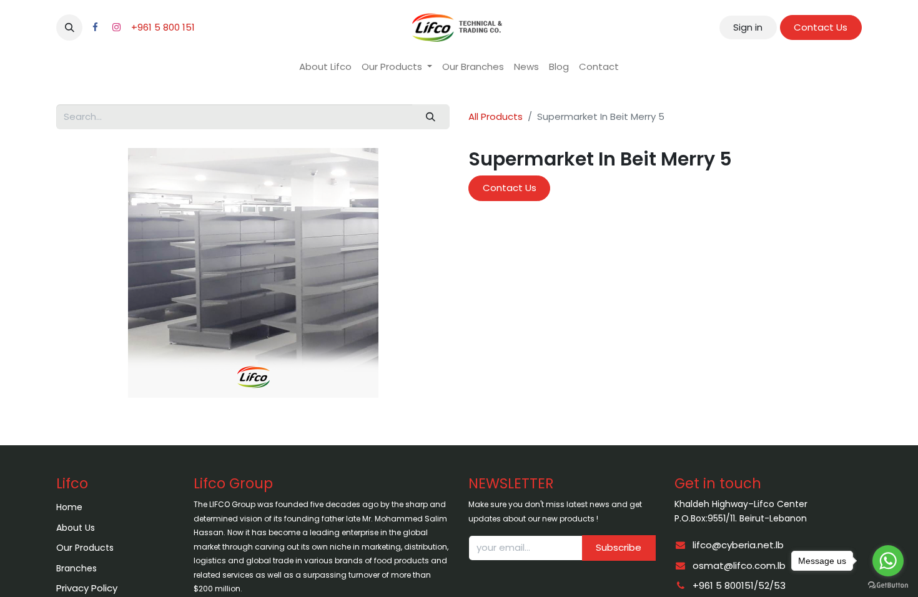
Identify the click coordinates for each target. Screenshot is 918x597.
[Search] (431, 117)
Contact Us (820, 27)
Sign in (748, 27)
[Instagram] (116, 27)
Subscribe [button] (618, 547)
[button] (69, 27)
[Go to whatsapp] (888, 560)
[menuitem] (325, 67)
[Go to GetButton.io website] (888, 584)
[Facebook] (95, 27)
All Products (495, 116)
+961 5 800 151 (163, 27)
